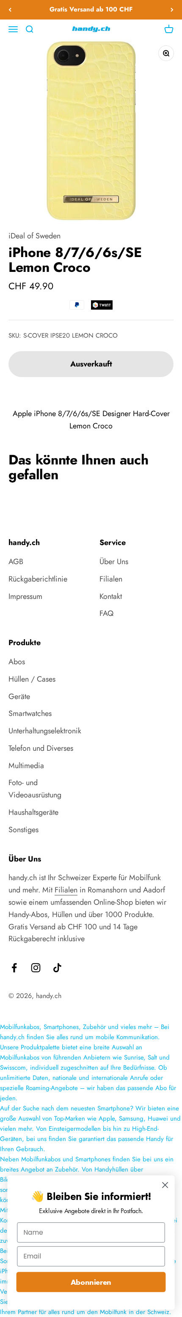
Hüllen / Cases (31, 679)
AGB (15, 561)
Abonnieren (91, 1282)
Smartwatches (30, 713)
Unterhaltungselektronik (44, 730)
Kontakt (110, 596)
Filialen (110, 578)
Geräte (19, 696)
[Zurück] (9, 9)
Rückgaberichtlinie (37, 578)
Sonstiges (23, 829)
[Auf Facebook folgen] (14, 967)
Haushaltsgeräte (33, 812)
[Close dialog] (165, 1185)
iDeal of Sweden (34, 235)
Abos (16, 661)
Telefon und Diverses (40, 748)
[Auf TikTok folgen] (57, 967)
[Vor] (172, 9)
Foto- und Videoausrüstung (34, 788)
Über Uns (113, 561)
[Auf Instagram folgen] (35, 967)
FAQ (106, 613)
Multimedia (26, 765)
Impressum (25, 596)
